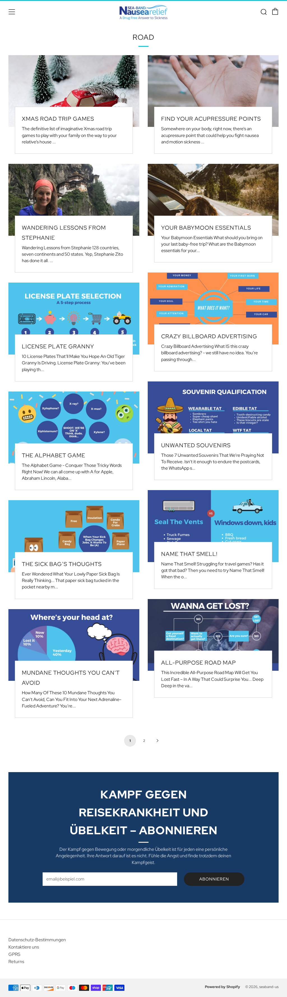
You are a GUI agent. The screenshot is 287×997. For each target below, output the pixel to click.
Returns (16, 962)
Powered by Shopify (222, 986)
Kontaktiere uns (23, 947)
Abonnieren (214, 879)
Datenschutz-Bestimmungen (37, 940)
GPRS (14, 954)
